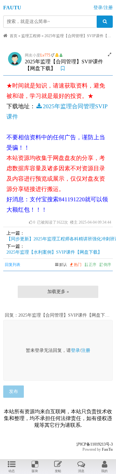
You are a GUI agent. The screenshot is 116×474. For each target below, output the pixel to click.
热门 (77, 264)
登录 (75, 350)
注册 (85, 350)
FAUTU (12, 7)
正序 (92, 264)
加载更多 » (58, 291)
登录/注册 (103, 7)
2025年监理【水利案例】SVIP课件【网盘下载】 (54, 252)
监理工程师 (31, 36)
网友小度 (32, 55)
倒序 (106, 264)
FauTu (107, 449)
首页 (13, 36)
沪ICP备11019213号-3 (94, 444)
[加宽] (109, 55)
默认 (62, 264)
